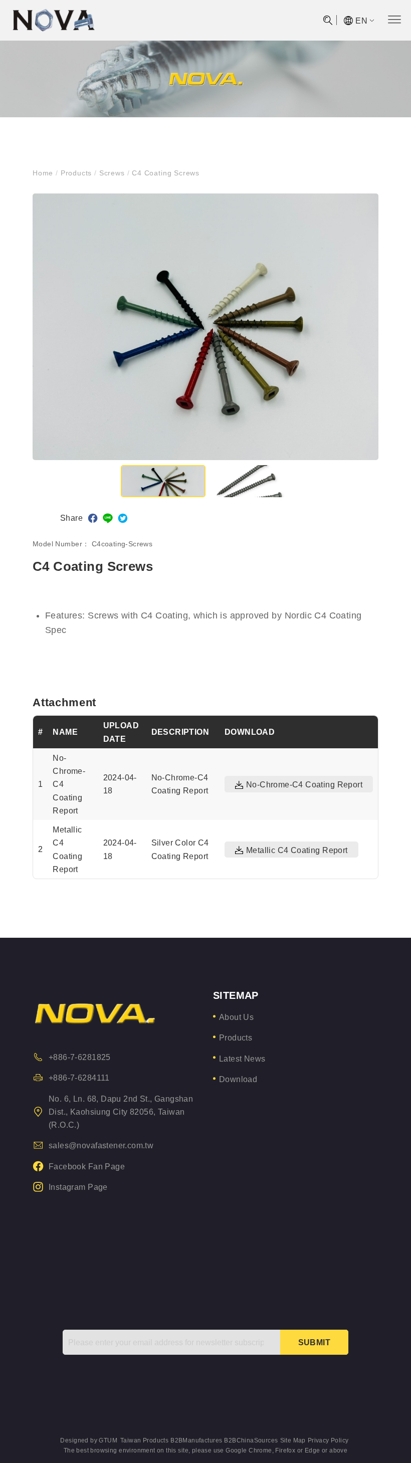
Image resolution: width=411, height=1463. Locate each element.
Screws (112, 173)
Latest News (242, 1058)
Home (44, 173)
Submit (314, 1342)
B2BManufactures (196, 1440)
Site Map (293, 1440)
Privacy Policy (328, 1440)
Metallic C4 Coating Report (297, 850)
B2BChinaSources (251, 1440)
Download (238, 1079)
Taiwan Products (144, 1440)
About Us (236, 1016)
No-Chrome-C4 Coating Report (304, 784)
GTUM (108, 1440)
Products (76, 173)
